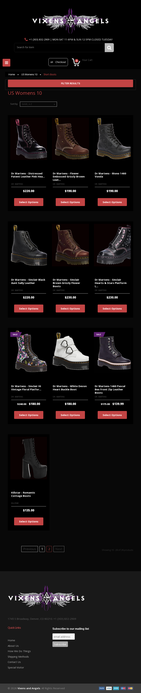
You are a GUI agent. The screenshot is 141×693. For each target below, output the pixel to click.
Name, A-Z (27, 104)
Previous (29, 549)
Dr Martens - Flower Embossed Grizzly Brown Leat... (69, 177)
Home (11, 74)
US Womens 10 (29, 74)
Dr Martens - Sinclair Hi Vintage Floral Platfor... (26, 387)
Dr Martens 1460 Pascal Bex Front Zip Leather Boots (110, 389)
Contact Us (14, 662)
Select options (28, 202)
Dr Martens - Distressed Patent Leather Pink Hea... (28, 175)
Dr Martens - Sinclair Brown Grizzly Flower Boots (66, 283)
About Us (13, 645)
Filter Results (70, 83)
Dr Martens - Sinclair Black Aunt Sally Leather (28, 281)
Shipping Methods (18, 656)
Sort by (14, 103)
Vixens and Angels (29, 688)
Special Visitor (16, 667)
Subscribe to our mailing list (70, 628)
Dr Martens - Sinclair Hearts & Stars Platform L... (111, 283)
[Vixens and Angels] (70, 21)
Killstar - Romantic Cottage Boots (23, 494)
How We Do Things (19, 651)
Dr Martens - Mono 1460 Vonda (110, 175)
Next (58, 549)
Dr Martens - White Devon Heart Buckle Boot (70, 387)
